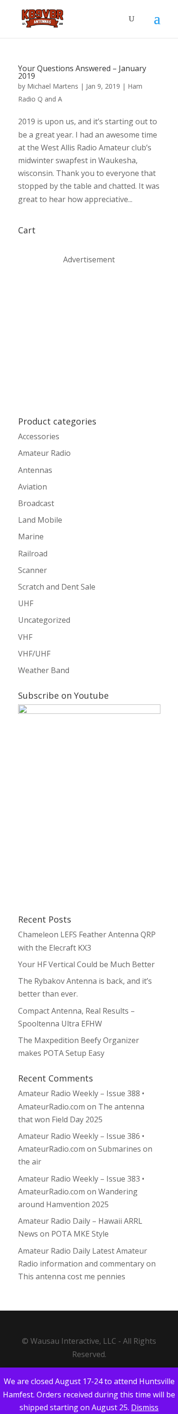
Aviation (32, 486)
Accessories (38, 436)
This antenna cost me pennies (71, 1276)
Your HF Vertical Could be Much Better (86, 964)
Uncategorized (44, 620)
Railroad (32, 553)
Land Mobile (40, 520)
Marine (31, 536)
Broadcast (36, 503)
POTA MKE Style (80, 1234)
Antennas (35, 470)
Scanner (32, 570)
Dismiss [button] (145, 1407)
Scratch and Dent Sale (56, 587)
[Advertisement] (89, 339)
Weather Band (43, 670)
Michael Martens (52, 86)
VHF (25, 637)
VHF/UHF (34, 653)
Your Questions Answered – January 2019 (82, 72)
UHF (25, 603)
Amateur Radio (44, 453)
